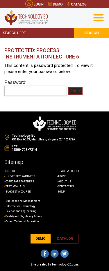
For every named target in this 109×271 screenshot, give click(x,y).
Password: (15, 82)
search (91, 33)
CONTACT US (66, 186)
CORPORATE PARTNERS (20, 181)
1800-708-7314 (24, 150)
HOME (62, 176)
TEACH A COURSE (69, 171)
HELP (61, 191)
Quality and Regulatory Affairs (24, 216)
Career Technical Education (22, 221)
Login (39, 4)
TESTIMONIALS (15, 186)
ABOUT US (64, 181)
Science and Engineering (21, 211)
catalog (78, 4)
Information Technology (20, 206)
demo (57, 4)
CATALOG (65, 239)
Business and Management (23, 200)
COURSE (10, 171)
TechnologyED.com (64, 264)
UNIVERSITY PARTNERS (20, 176)
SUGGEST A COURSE (18, 191)
